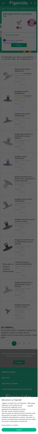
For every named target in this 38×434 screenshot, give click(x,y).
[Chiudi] (36, 399)
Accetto (19, 430)
